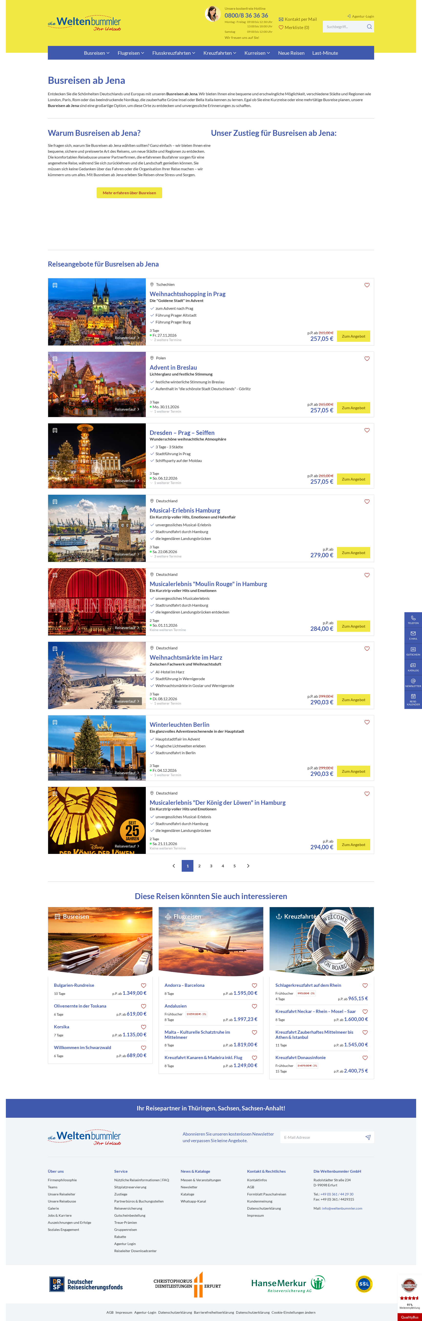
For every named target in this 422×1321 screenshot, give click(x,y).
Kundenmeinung (259, 1201)
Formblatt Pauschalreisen (266, 1194)
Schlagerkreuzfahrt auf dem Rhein (308, 985)
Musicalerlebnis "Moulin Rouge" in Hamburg (208, 583)
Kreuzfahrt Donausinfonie (300, 1057)
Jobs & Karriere (60, 1215)
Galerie (53, 1208)
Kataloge (187, 1194)
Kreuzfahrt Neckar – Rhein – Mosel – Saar (315, 1011)
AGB (250, 1187)
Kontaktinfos (257, 1180)
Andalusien (176, 1006)
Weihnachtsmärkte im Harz (186, 657)
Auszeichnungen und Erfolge (69, 1222)
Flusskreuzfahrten (171, 53)
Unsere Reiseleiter (61, 1194)
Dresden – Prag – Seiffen (182, 432)
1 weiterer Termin (167, 411)
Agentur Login (125, 1244)
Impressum (255, 1215)
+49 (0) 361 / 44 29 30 (336, 1194)
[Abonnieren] (368, 1137)
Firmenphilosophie (62, 1180)
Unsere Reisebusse (62, 1201)
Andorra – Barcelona (184, 985)
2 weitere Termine (167, 340)
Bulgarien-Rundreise (74, 985)
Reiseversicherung (128, 1208)
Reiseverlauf (125, 337)
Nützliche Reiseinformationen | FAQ (141, 1180)
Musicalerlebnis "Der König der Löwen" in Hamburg (217, 802)
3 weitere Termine (167, 556)
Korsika (61, 1026)
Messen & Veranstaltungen (201, 1180)
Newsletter (189, 1187)
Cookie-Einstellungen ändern (294, 1312)
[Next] (248, 866)
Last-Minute (325, 53)
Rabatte (120, 1237)
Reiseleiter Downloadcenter (135, 1251)
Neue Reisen (291, 53)
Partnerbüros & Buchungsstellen (139, 1201)
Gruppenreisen (125, 1229)
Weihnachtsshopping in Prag (187, 293)
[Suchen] (369, 26)
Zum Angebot (353, 336)
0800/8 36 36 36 (246, 15)
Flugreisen (129, 53)
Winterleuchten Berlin (180, 724)
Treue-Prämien (125, 1222)
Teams (52, 1187)
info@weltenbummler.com (342, 1208)
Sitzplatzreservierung (130, 1187)
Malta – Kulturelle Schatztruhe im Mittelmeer (197, 1035)
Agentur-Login (363, 16)
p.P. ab (129, 992)
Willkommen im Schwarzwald (82, 1047)
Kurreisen (254, 53)
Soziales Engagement (63, 1229)
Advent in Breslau (173, 367)
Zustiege (120, 1194)
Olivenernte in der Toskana (80, 1006)
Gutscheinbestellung (129, 1215)
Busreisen (94, 53)
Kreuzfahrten (217, 53)
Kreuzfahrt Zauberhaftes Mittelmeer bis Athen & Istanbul (314, 1035)
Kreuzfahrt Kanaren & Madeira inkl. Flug (203, 1057)
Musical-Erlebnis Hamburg (185, 510)
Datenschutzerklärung (264, 1208)
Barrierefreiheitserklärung (214, 1312)
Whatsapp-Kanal (193, 1201)
